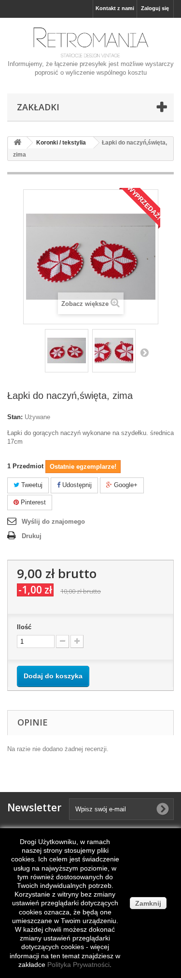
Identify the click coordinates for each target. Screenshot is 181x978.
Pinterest (32, 502)
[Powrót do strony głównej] (17, 143)
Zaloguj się (155, 8)
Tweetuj (30, 485)
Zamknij (148, 903)
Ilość (24, 627)
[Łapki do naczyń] (66, 351)
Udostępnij (76, 485)
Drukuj (32, 536)
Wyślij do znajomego (53, 521)
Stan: (15, 417)
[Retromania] (90, 42)
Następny (144, 352)
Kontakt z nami (115, 8)
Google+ (125, 485)
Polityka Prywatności (78, 964)
